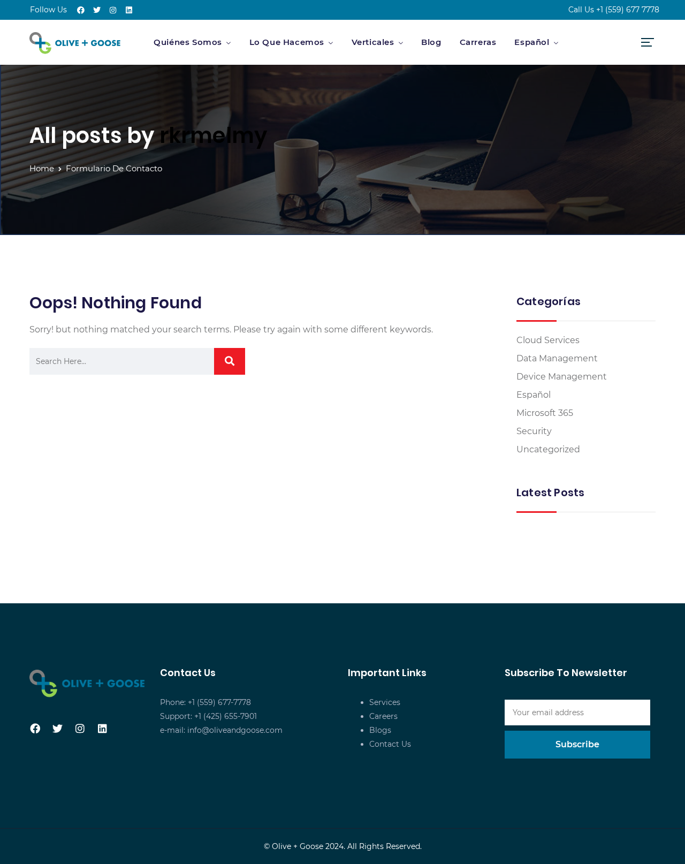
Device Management (561, 377)
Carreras (478, 42)
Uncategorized (548, 449)
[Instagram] (113, 10)
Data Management (557, 358)
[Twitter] (97, 10)
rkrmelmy (213, 135)
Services (384, 702)
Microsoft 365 (544, 413)
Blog (431, 42)
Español (531, 42)
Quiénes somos (188, 42)
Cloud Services (548, 340)
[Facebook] (81, 10)
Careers (383, 716)
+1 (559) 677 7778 (627, 9)
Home (41, 168)
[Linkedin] (129, 10)
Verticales (373, 42)
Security (534, 431)
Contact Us (390, 744)
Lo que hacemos (286, 42)
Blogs (380, 730)
